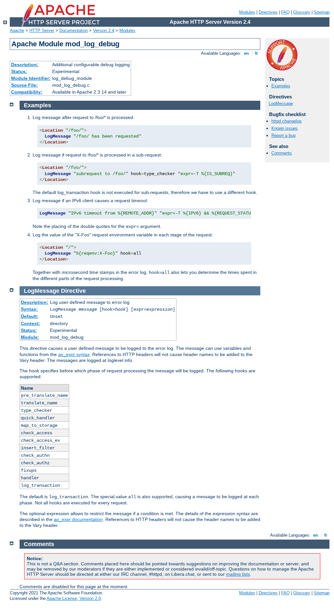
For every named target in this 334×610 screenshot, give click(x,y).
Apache (17, 30)
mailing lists (238, 574)
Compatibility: (26, 92)
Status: (19, 71)
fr (256, 53)
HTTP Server (41, 30)
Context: (30, 323)
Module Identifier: (31, 78)
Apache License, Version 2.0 (74, 598)
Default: (29, 316)
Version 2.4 (103, 30)
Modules (247, 12)
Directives (268, 12)
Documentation (73, 30)
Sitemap (321, 12)
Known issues (284, 128)
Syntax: (29, 309)
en (246, 53)
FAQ (285, 12)
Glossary (301, 12)
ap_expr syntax (74, 354)
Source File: (24, 85)
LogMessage (281, 103)
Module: (30, 337)
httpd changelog (286, 121)
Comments (281, 153)
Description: (24, 64)
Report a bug (283, 135)
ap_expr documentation (78, 519)
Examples (280, 85)
